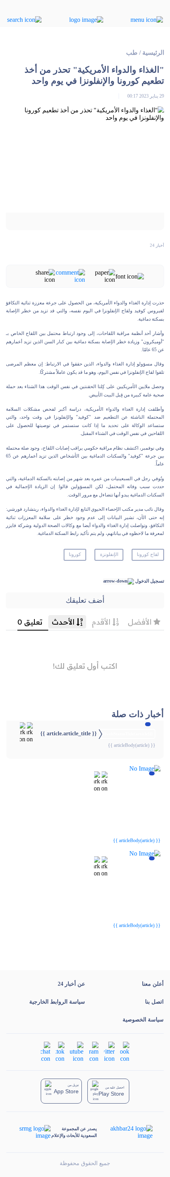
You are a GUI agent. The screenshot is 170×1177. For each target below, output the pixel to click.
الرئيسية (153, 52)
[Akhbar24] (125, 1132)
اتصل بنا (154, 1002)
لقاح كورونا (148, 554)
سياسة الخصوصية (143, 1020)
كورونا (75, 554)
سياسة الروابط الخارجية (57, 1002)
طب (132, 52)
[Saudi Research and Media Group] (34, 1132)
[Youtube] (76, 1051)
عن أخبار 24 (71, 984)
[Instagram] (93, 1051)
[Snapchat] (45, 1051)
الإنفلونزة (109, 554)
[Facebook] (124, 1051)
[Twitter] (109, 1051)
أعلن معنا (153, 984)
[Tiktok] (60, 1051)
